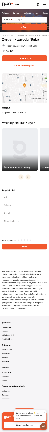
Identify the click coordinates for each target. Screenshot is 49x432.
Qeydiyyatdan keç (24, 425)
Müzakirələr (6, 354)
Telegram (5, 395)
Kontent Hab (7, 350)
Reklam (5, 331)
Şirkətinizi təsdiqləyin (24, 66)
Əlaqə (4, 380)
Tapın (25, 27)
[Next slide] (28, 176)
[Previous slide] (20, 176)
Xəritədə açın (24, 58)
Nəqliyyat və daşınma (25, 35)
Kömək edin (6, 372)
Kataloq (10, 35)
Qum (24, 246)
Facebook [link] (6, 399)
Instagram (6, 391)
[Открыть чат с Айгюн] (43, 426)
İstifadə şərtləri (8, 335)
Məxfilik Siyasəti (8, 339)
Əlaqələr (5, 376)
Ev (3, 35)
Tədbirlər (5, 362)
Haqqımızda (6, 327)
